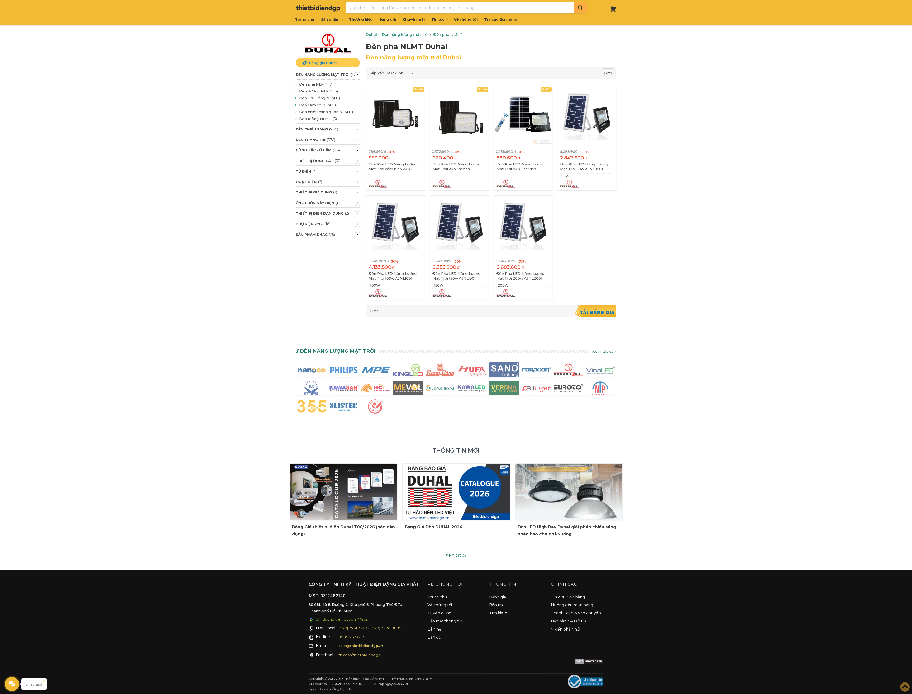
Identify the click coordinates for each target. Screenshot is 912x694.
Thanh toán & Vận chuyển (576, 613)
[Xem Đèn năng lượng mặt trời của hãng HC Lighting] (376, 389)
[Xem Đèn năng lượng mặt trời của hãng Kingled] (408, 371)
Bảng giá (387, 19)
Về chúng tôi (466, 19)
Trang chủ (304, 19)
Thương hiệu (361, 19)
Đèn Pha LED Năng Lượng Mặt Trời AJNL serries (520, 166)
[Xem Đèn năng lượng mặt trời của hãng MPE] (376, 371)
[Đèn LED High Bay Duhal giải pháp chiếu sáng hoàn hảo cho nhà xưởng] (568, 492)
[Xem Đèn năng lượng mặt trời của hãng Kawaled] (472, 389)
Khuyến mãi (414, 19)
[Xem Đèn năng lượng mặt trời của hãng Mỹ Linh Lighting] (376, 407)
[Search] (580, 7)
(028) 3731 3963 (352, 628)
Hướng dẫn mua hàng (572, 605)
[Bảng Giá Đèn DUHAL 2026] (456, 492)
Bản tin (496, 605)
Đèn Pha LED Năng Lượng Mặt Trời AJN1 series (456, 166)
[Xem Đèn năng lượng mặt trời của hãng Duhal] (568, 371)
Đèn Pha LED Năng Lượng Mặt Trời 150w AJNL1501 (456, 275)
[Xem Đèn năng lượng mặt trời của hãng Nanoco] (312, 371)
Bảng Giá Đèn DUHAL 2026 (433, 527)
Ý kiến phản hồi (565, 629)
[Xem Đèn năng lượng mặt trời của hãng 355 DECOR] (312, 407)
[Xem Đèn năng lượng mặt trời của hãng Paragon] (536, 371)
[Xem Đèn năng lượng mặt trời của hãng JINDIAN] (440, 389)
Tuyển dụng (439, 613)
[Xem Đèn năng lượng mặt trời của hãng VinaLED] (600, 371)
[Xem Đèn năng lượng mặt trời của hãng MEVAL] (408, 389)
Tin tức (438, 19)
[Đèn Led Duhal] (328, 44)
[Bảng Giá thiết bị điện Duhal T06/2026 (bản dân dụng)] (343, 492)
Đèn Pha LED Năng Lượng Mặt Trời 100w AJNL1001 (393, 275)
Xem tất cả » (604, 351)
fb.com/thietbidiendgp (359, 655)
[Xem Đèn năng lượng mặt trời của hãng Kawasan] (344, 389)
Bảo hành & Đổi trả (568, 621)
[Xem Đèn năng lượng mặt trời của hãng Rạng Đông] (440, 371)
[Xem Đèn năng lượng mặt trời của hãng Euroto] (568, 389)
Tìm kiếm (498, 613)
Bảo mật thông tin (445, 621)
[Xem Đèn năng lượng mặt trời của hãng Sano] (504, 371)
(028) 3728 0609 (385, 628)
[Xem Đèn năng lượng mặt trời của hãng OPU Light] (536, 389)
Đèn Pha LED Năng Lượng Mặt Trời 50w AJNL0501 (584, 166)
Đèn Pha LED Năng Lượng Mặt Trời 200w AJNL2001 (520, 275)
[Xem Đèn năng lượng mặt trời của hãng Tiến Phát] (600, 389)
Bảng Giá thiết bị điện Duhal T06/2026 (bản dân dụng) (343, 530)
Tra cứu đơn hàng (500, 19)
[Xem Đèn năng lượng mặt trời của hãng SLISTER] (344, 407)
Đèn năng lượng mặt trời (337, 351)
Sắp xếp (377, 73)
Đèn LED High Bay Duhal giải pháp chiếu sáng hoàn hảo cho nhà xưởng (567, 530)
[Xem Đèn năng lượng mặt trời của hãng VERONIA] (504, 389)
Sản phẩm (331, 19)
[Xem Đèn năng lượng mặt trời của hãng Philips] (344, 371)
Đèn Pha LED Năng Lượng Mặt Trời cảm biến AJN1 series (393, 166)
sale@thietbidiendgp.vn (360, 645)
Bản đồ (434, 637)
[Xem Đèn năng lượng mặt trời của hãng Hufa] (472, 371)
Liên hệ (434, 629)
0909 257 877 (351, 637)
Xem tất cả (456, 555)
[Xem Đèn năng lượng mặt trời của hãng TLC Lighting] (312, 389)
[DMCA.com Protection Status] (589, 662)
